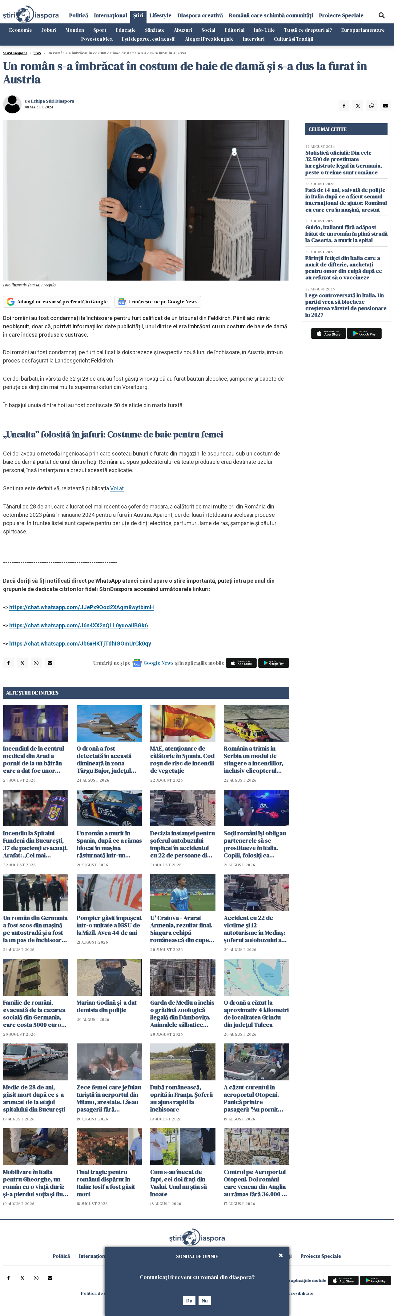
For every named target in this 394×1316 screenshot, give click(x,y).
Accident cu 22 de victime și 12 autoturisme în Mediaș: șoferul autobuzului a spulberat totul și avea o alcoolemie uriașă (256, 929)
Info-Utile (264, 29)
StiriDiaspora (15, 53)
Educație (126, 29)
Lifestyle (160, 15)
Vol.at (117, 488)
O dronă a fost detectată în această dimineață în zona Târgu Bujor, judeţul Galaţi (104, 759)
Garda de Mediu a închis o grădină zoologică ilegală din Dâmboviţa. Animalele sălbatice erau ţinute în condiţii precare (182, 1013)
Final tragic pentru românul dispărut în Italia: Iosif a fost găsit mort (106, 1183)
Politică (78, 15)
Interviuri (253, 38)
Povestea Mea (97, 38)
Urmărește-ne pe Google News (163, 301)
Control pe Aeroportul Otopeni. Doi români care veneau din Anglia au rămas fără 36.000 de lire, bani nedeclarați (256, 1183)
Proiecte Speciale (341, 15)
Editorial (235, 29)
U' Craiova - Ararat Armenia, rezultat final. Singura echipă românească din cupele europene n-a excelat (182, 929)
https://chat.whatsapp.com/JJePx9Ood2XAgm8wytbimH (81, 607)
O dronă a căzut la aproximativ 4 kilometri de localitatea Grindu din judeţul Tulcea (256, 1013)
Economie (20, 29)
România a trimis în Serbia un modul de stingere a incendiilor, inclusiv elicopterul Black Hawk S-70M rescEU (253, 759)
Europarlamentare (363, 29)
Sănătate (155, 29)
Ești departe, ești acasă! (149, 38)
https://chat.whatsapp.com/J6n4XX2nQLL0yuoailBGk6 (78, 625)
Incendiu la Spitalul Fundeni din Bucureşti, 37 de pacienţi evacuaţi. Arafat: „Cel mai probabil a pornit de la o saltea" (35, 844)
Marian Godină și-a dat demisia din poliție (107, 1006)
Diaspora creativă (200, 15)
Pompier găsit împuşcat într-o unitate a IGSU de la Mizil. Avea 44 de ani (109, 925)
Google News (158, 662)
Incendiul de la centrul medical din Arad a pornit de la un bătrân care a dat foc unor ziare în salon (33, 759)
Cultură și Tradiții (293, 38)
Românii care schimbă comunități (271, 15)
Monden (75, 29)
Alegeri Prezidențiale (209, 38)
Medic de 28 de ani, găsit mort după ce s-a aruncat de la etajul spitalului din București (34, 1098)
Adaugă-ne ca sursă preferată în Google (62, 301)
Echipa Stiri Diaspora (52, 101)
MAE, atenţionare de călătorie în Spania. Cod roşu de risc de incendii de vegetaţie (182, 759)
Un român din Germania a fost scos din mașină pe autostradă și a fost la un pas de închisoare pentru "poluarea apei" (35, 929)
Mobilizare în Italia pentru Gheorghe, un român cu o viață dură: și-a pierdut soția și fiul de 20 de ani (33, 1183)
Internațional (110, 15)
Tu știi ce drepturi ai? (308, 29)
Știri (138, 15)
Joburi (48, 29)
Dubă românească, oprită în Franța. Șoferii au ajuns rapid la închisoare (181, 1098)
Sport (100, 29)
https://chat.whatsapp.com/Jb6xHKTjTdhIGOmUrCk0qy (80, 643)
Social (208, 29)
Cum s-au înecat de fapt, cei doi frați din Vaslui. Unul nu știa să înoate (178, 1183)
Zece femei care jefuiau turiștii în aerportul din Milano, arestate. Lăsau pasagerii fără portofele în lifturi (109, 1098)
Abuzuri (183, 29)
